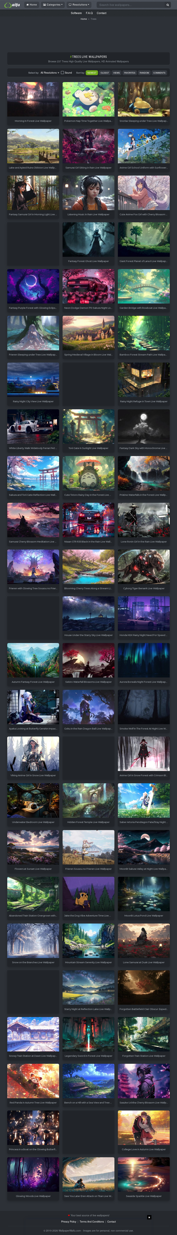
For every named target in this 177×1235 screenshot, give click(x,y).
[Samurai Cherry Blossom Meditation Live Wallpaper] (33, 520)
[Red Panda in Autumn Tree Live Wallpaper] (33, 1081)
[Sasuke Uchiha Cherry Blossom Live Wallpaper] (144, 1081)
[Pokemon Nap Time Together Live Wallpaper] (88, 99)
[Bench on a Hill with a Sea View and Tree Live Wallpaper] (88, 1081)
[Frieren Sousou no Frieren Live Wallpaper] (88, 847)
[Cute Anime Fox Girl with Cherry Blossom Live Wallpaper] (144, 193)
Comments (159, 72)
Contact (101, 13)
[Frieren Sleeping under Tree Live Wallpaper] (33, 333)
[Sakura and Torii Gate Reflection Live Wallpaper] (33, 473)
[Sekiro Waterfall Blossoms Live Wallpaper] (88, 660)
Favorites (129, 72)
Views (116, 72)
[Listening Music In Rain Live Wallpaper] (88, 193)
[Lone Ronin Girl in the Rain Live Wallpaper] (144, 520)
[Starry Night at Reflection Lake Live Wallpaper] (88, 987)
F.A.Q (89, 13)
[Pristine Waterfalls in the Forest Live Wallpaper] (144, 473)
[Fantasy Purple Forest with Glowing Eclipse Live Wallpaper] (33, 286)
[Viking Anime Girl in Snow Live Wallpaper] (33, 754)
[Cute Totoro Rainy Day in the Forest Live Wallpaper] (88, 473)
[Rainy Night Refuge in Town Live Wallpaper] (144, 380)
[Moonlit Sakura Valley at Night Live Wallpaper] (144, 847)
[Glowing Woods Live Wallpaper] (33, 1174)
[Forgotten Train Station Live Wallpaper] (144, 1034)
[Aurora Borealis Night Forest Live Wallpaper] (144, 660)
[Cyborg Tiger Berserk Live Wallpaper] (144, 567)
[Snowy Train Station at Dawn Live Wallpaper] (33, 1034)
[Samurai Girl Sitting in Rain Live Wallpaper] (88, 146)
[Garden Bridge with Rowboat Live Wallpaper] (144, 286)
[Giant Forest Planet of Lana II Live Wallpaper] (144, 239)
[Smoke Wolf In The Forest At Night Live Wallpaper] (144, 707)
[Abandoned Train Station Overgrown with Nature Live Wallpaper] (33, 894)
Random (144, 72)
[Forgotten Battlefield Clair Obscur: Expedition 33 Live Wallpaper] (144, 987)
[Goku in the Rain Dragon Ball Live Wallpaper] (88, 707)
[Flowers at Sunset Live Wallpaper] (33, 847)
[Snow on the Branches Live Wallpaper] (33, 941)
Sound (68, 72)
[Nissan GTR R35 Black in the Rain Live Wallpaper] (88, 520)
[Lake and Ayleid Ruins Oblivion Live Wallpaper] (33, 146)
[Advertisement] (88, 34)
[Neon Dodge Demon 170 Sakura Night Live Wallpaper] (88, 286)
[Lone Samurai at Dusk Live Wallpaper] (144, 941)
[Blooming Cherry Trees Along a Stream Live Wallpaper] (88, 567)
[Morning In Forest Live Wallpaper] (33, 99)
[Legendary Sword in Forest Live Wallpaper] (88, 1034)
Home (33, 4)
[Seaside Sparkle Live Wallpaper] (144, 1174)
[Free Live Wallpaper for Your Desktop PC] (12, 4)
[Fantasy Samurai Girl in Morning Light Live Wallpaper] (33, 193)
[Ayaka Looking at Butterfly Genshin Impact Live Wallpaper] (33, 707)
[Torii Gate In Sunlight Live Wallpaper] (88, 426)
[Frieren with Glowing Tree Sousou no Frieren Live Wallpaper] (33, 567)
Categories (53, 4)
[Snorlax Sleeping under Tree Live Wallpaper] (144, 99)
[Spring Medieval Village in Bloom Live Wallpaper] (88, 333)
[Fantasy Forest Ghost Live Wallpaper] (88, 239)
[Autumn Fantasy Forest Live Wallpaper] (33, 660)
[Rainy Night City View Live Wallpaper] (33, 380)
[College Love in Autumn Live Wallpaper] (144, 1128)
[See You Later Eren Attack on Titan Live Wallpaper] (88, 1174)
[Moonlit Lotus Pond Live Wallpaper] (144, 894)
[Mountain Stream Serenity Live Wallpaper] (88, 941)
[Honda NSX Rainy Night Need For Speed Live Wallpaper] (144, 613)
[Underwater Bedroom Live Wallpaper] (33, 800)
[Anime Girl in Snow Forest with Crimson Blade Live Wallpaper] (144, 754)
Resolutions (79, 4)
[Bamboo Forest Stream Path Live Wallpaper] (144, 333)
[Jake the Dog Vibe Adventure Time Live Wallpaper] (88, 894)
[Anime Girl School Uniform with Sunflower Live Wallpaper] (144, 146)
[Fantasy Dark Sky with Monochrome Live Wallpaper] (144, 426)
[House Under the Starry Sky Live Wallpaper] (88, 613)
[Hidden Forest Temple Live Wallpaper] (88, 800)
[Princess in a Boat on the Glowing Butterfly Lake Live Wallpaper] (33, 1128)
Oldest (105, 72)
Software (76, 13)
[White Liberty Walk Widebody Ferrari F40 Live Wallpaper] (33, 426)
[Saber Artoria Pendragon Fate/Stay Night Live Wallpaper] (144, 800)
